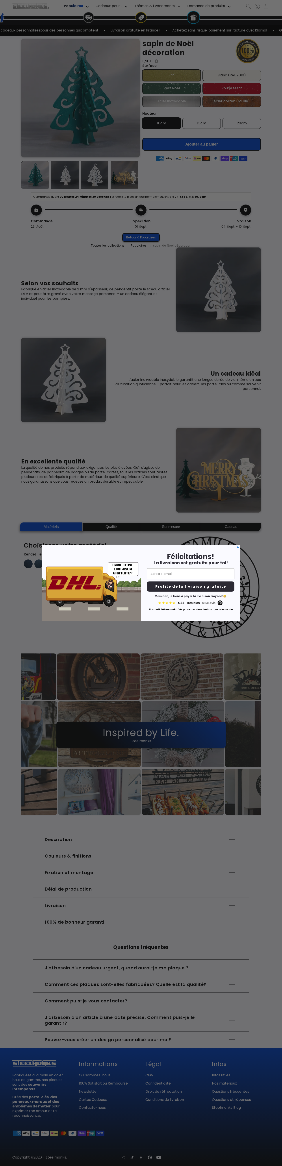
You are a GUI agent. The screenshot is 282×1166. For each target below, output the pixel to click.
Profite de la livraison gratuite (190, 586)
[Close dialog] (237, 547)
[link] (191, 603)
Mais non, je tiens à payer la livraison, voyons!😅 (190, 596)
